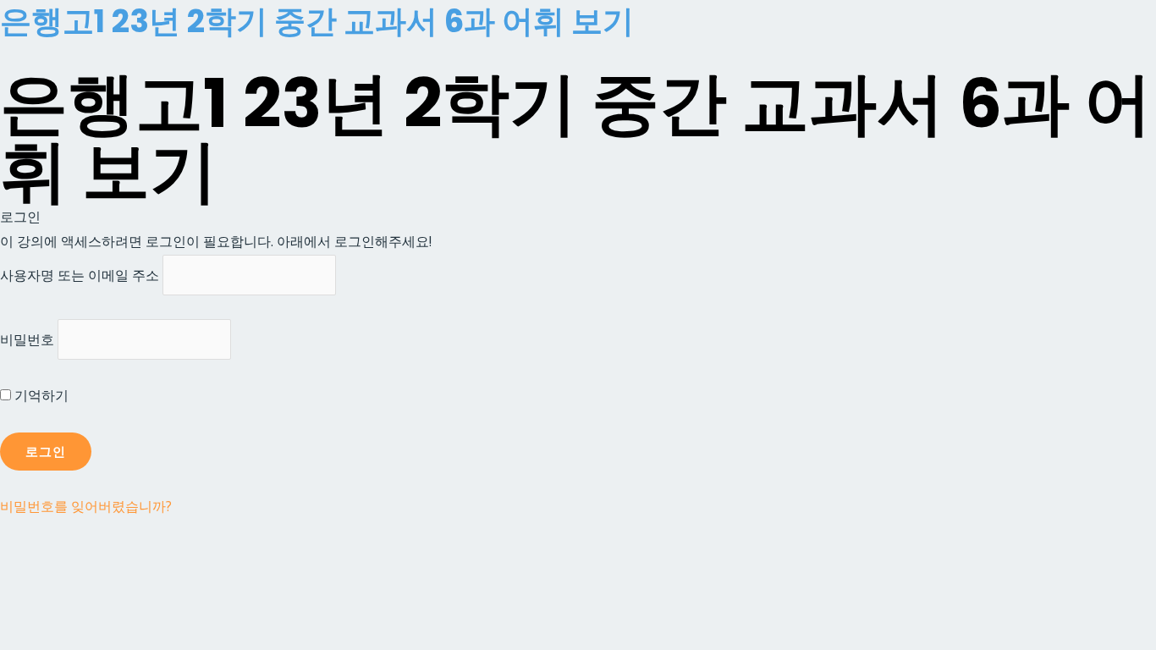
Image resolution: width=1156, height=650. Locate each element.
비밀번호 (27, 339)
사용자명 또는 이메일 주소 (79, 275)
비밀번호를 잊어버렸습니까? (86, 506)
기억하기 (40, 395)
